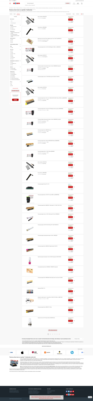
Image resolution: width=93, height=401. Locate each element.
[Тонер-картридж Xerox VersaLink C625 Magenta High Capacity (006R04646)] (29, 112)
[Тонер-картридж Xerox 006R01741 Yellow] (29, 311)
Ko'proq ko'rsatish (15, 88)
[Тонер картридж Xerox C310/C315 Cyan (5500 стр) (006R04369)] (29, 198)
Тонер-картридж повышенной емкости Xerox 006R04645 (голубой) (49, 119)
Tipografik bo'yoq (13, 63)
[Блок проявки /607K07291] (29, 20)
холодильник (33, 5)
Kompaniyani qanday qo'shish (33, 390)
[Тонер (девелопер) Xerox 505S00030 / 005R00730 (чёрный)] (29, 271)
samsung (29, 5)
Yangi (12, 47)
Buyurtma (70, 19)
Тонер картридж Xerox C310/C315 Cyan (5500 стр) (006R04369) (48, 194)
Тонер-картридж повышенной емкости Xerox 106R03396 (47, 235)
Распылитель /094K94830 (42, 27)
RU (9, 0)
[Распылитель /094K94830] (29, 31)
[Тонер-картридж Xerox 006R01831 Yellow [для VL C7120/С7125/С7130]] (29, 208)
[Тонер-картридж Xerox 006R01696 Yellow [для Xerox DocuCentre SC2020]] (29, 281)
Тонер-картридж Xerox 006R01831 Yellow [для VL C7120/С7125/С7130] (49, 205)
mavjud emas (13, 29)
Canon (12, 39)
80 (11, 84)
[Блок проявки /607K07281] (29, 91)
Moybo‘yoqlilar (13, 68)
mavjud (12, 27)
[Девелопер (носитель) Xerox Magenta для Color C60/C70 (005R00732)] (29, 41)
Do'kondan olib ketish (14, 34)
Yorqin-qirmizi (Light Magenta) (15, 79)
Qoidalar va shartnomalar (51, 390)
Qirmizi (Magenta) (13, 74)
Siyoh (12, 62)
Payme (12, 56)
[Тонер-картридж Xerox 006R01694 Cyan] (29, 134)
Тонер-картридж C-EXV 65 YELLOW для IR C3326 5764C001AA (48, 224)
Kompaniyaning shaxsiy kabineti (33, 393)
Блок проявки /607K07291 (42, 16)
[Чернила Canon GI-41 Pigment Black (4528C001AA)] (29, 322)
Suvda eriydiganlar (13, 69)
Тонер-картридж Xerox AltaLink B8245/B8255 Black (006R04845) (48, 140)
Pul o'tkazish (13, 57)
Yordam (48, 393)
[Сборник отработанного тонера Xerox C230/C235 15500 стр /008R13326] (29, 301)
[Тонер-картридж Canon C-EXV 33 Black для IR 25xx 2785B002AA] (29, 218)
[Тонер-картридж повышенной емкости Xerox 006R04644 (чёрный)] (29, 70)
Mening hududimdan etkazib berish (15, 36)
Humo (12, 52)
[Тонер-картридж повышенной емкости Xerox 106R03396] (29, 239)
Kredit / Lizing (13, 53)
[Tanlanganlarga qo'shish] (74, 19)
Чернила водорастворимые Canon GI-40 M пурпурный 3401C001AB (49, 256)
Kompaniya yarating (15, 100)
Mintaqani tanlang (76, 338)
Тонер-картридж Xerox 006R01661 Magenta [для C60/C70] (47, 246)
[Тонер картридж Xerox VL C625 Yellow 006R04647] (29, 155)
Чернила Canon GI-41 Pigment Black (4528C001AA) (46, 317)
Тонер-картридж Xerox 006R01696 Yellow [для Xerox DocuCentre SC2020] (50, 277)
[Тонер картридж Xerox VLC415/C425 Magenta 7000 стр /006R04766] (29, 50)
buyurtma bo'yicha (13, 26)
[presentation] (9, 352)
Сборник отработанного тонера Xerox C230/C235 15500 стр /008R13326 (50, 297)
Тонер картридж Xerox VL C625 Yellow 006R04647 (46, 151)
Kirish (77, 0)
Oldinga (59, 334)
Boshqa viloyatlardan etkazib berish (15, 33)
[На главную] (16, 3)
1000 (12, 85)
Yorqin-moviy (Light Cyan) (14, 78)
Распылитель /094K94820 (42, 172)
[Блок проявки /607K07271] (29, 59)
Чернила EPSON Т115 (41, 288)
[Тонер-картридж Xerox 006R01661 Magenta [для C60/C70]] (29, 250)
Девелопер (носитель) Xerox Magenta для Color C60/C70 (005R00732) (49, 38)
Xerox (12, 42)
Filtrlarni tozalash (15, 90)
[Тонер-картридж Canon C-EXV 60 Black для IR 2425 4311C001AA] (29, 80)
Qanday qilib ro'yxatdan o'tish (13, 390)
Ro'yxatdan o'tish (81, 0)
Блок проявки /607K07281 (42, 87)
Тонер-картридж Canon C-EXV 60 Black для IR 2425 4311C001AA (48, 76)
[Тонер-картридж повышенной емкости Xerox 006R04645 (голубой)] (29, 123)
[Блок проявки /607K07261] (29, 166)
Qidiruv (67, 3)
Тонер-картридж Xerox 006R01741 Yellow (45, 307)
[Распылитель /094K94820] (29, 177)
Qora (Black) (13, 75)
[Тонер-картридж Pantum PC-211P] (29, 188)
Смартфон (26, 5)
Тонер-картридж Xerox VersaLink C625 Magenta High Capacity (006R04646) (50, 108)
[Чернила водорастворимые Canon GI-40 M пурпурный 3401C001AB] (29, 260)
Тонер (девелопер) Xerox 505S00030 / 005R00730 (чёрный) (48, 266)
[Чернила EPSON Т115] (29, 291)
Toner (12, 64)
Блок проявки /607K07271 (42, 55)
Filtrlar (15, 16)
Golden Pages (11, 398)
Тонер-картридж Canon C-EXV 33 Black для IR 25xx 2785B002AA (48, 214)
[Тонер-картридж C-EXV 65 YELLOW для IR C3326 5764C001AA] (29, 228)
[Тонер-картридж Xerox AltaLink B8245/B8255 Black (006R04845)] (29, 144)
